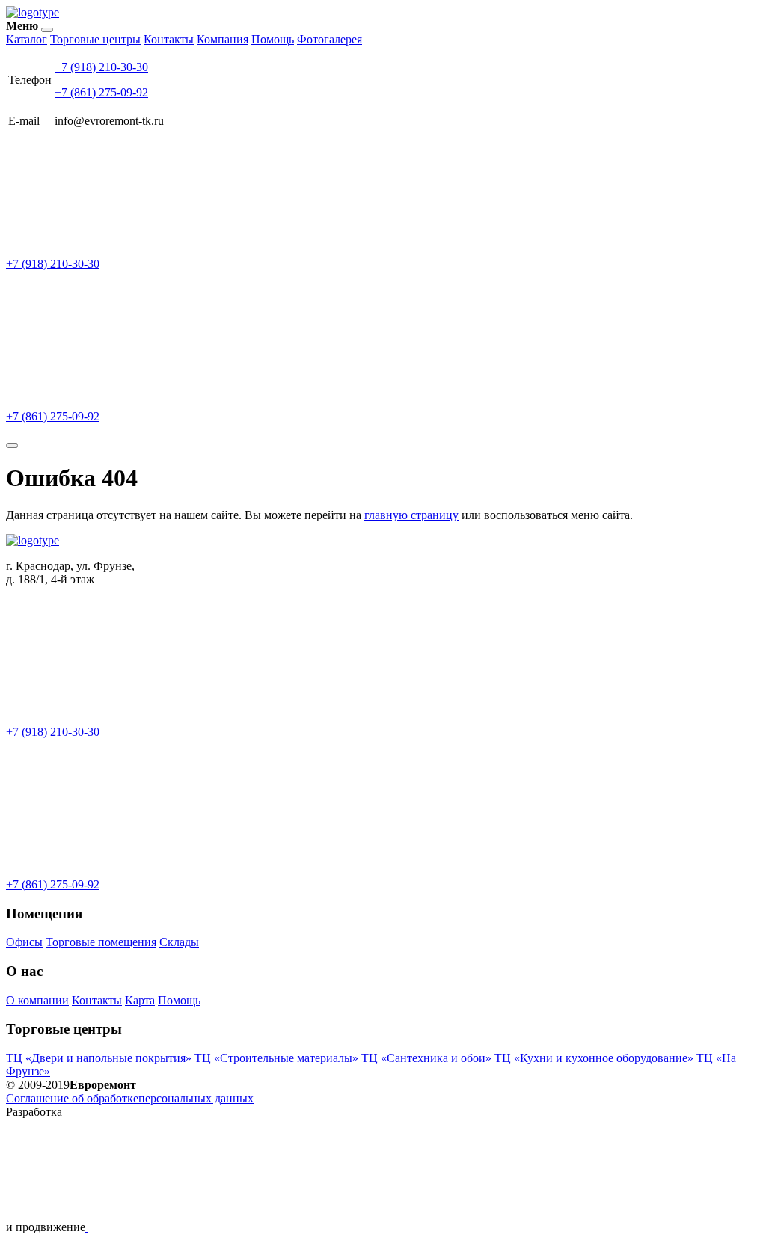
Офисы (24, 942)
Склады (179, 942)
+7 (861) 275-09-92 (101, 92)
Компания (222, 39)
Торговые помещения (101, 942)
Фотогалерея (329, 39)
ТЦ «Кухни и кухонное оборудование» (593, 1058)
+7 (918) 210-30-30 (101, 67)
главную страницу (411, 515)
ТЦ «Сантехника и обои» (426, 1058)
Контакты (169, 39)
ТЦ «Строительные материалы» (276, 1058)
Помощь (272, 39)
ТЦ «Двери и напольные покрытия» (99, 1058)
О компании (37, 1000)
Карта (140, 1000)
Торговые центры (95, 39)
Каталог (26, 39)
